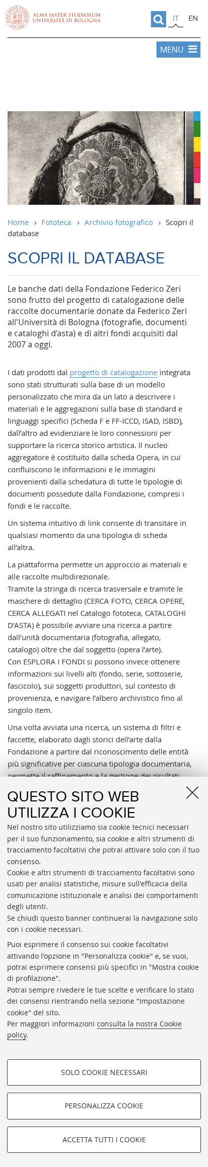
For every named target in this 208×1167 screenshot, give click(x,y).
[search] (158, 19)
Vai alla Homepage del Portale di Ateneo (53, 17)
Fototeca (56, 222)
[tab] (175, 19)
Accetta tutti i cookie (104, 1139)
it (176, 18)
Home (18, 222)
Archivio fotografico (118, 222)
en (193, 18)
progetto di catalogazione (114, 372)
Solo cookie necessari (104, 1072)
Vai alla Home (104, 86)
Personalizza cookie (104, 1105)
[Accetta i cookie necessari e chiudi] (192, 792)
